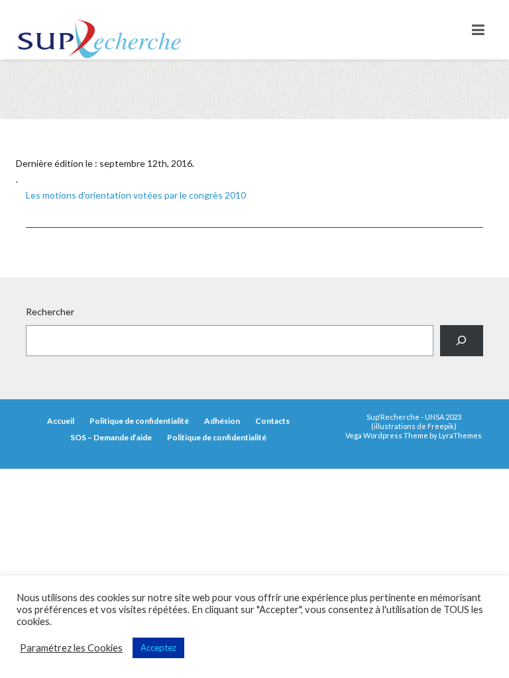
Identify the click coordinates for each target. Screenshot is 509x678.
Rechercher (50, 311)
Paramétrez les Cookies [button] (71, 648)
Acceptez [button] (158, 647)
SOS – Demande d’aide (111, 437)
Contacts (272, 421)
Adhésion (222, 421)
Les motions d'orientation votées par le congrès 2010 (136, 195)
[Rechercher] (461, 340)
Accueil (60, 421)
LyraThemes (460, 435)
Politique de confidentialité (139, 421)
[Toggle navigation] (478, 30)
